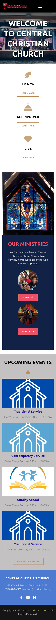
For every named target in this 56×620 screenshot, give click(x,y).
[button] (40, 6)
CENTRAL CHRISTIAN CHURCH (28, 578)
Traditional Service (28, 411)
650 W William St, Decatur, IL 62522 (28, 585)
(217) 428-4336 (13, 589)
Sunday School (28, 500)
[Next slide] (48, 38)
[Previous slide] (8, 38)
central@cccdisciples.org (37, 589)
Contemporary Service (28, 456)
